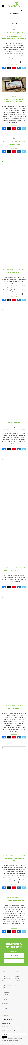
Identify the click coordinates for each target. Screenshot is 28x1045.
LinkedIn (17, 983)
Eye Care (4, 980)
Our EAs (6, 994)
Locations (6, 1006)
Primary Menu (3, 6)
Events (5, 999)
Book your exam (14, 13)
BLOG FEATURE (16, 32)
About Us (4, 973)
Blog (5, 1001)
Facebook (17, 976)
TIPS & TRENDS (22, 141)
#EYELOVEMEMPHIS (8, 32)
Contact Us (5, 1003)
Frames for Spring (14, 273)
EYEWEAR (22, 32)
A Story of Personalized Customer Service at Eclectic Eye (14, 38)
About (5, 976)
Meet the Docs (8, 985)
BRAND (11, 567)
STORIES (16, 33)
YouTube (17, 985)
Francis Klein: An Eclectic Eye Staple (14, 860)
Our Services (7, 983)
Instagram (18, 973)
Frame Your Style (14, 961)
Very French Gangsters (14, 708)
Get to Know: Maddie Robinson (14, 900)
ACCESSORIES (7, 95)
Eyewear (4, 987)
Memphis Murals (14, 422)
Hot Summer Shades (14, 144)
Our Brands (7, 992)
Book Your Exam (14, 955)
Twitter (17, 978)
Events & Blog (6, 996)
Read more (14, 64)
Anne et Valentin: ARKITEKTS (14, 570)
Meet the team (7, 978)
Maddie (12, 33)
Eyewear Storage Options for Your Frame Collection (14, 100)
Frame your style (14, 18)
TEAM (19, 897)
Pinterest (17, 980)
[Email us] (21, 10)
